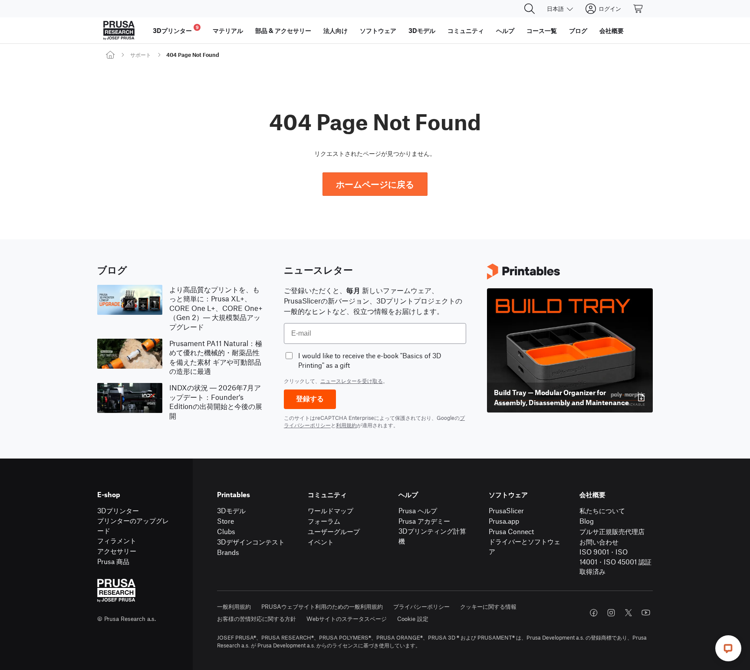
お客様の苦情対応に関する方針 (256, 618)
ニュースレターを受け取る (351, 380)
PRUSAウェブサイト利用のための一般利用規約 (322, 606)
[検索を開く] (529, 8)
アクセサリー (116, 551)
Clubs (226, 531)
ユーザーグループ (334, 531)
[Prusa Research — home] (119, 30)
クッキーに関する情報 (488, 606)
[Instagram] (611, 613)
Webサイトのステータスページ (346, 618)
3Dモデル (231, 510)
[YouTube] (646, 613)
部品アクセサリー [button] (283, 30)
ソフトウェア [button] (378, 30)
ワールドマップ (330, 510)
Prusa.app (504, 521)
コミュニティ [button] (465, 30)
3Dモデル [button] (421, 30)
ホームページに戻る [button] (375, 183)
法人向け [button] (335, 30)
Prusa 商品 (113, 561)
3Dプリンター (118, 510)
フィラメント (116, 540)
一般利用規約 (234, 606)
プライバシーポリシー (421, 606)
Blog (586, 521)
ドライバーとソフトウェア (524, 546)
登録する (310, 399)
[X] (628, 613)
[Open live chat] (728, 648)
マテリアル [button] (228, 30)
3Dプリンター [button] (176, 29)
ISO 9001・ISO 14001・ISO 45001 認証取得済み (615, 561)
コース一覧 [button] (541, 30)
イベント (321, 542)
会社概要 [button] (611, 30)
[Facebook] (594, 613)
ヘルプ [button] (505, 30)
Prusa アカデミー (424, 521)
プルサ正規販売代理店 (612, 531)
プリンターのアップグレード (133, 525)
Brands (228, 552)
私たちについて (602, 510)
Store (225, 521)
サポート (140, 54)
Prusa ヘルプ (417, 510)
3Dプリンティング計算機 (432, 536)
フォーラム (324, 521)
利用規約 (346, 425)
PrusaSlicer (506, 510)
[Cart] (638, 8)
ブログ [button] (578, 30)
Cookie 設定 (412, 618)
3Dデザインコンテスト (251, 542)
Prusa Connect (511, 531)
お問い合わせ (598, 542)
